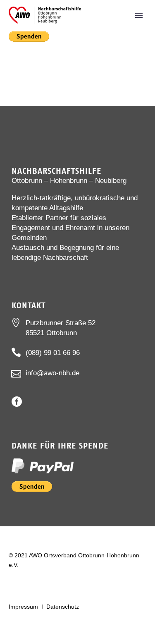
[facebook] (17, 401)
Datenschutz (62, 606)
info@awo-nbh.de (52, 373)
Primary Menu (138, 15)
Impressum (23, 606)
